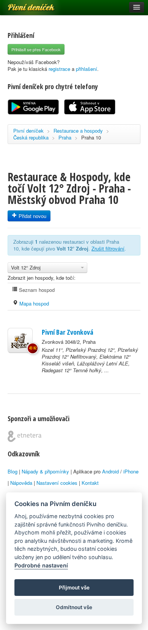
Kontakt (90, 482)
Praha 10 (91, 137)
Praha (64, 137)
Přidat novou (31, 215)
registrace (59, 68)
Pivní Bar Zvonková (67, 332)
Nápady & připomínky (45, 471)
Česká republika (31, 137)
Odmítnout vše (74, 607)
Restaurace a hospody (78, 130)
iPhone (131, 471)
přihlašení (86, 68)
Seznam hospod (36, 289)
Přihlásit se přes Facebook (36, 49)
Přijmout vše (74, 588)
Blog (12, 471)
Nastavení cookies (56, 482)
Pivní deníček (23, 4)
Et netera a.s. (24, 436)
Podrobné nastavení (41, 565)
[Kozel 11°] (20, 340)
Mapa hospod (33, 303)
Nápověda (21, 482)
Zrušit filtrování (107, 248)
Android (110, 471)
